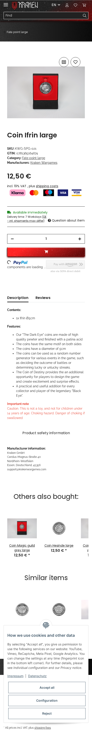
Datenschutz (37, 676)
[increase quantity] (80, 238)
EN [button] (54, 4)
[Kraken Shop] (27, 5)
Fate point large (33, 158)
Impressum (15, 676)
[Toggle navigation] (6, 3)
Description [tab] (17, 297)
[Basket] (84, 4)
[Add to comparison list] (64, 62)
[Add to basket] (10, 51)
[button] (67, 4)
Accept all (47, 687)
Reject (47, 713)
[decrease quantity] (12, 238)
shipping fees (42, 727)
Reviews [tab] (43, 297)
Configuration (47, 700)
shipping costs (47, 186)
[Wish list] (75, 4)
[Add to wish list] (75, 62)
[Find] (84, 15)
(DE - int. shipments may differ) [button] (26, 219)
